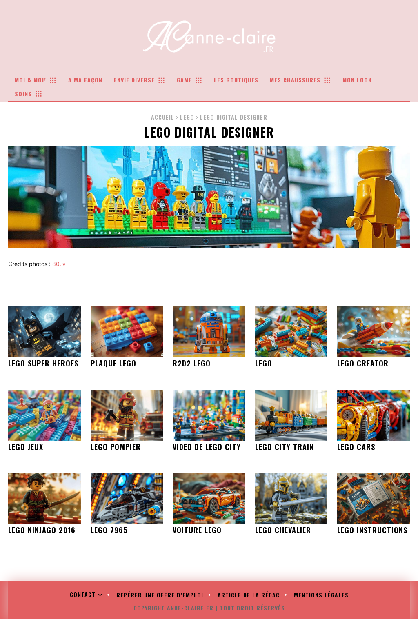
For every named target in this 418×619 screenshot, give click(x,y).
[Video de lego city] (209, 415)
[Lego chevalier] (291, 498)
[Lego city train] (291, 415)
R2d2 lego (192, 363)
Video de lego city (207, 447)
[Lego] (291, 331)
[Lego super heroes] (44, 331)
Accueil (162, 117)
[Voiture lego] (209, 498)
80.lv (59, 263)
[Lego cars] (373, 415)
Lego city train (284, 447)
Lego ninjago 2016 (42, 530)
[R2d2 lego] (209, 331)
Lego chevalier (283, 530)
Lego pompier (116, 447)
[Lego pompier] (127, 415)
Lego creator (363, 363)
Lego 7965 (109, 530)
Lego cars (356, 447)
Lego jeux (25, 447)
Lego (187, 117)
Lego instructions (372, 530)
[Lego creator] (373, 331)
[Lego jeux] (44, 415)
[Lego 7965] (127, 498)
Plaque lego (113, 363)
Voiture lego (197, 530)
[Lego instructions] (373, 498)
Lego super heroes (43, 363)
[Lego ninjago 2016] (44, 498)
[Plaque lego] (127, 331)
